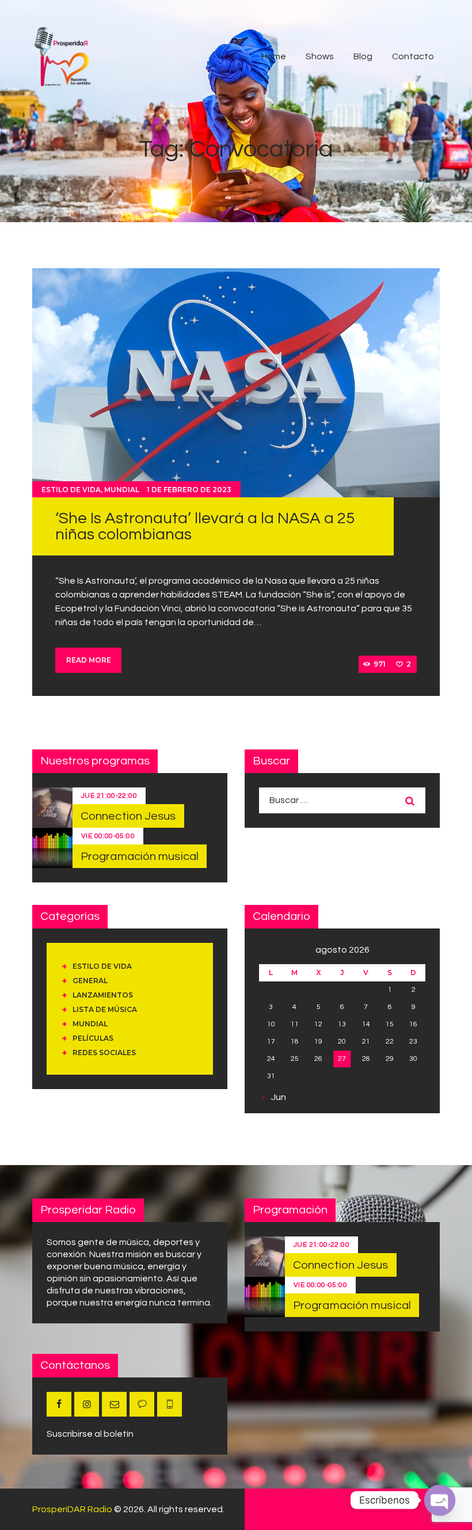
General (90, 980)
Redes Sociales (104, 1052)
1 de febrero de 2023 (189, 489)
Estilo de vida (71, 489)
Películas (93, 1038)
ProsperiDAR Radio (72, 1509)
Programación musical (140, 856)
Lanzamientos (103, 995)
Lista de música (105, 1009)
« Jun (275, 1097)
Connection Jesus (128, 816)
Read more (88, 660)
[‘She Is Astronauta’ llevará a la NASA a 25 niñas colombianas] (236, 382)
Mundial (121, 489)
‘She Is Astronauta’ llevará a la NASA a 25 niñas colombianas (205, 526)
